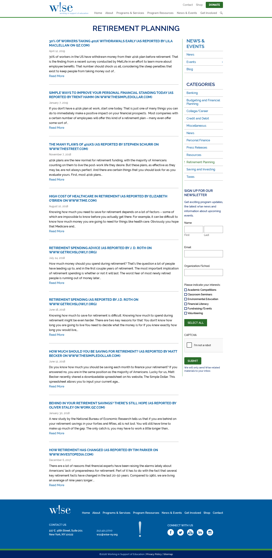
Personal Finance (198, 140)
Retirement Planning (201, 162)
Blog (190, 69)
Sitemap (168, 554)
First (186, 235)
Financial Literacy (198, 303)
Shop (199, 4)
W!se (59, 509)
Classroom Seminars (200, 294)
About (109, 13)
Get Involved (208, 13)
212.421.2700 (105, 530)
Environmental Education (203, 299)
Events (191, 62)
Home (98, 13)
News (190, 54)
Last (206, 235)
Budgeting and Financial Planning (203, 102)
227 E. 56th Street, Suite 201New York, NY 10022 (66, 532)
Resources (194, 155)
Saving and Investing (201, 169)
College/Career (197, 111)
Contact (188, 4)
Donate (214, 4)
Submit (193, 361)
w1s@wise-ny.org (107, 534)
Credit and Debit (198, 118)
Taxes (190, 177)
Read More (56, 76)
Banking (192, 93)
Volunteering (195, 313)
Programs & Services (130, 13)
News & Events (187, 13)
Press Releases (197, 147)
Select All (196, 322)
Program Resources (160, 13)
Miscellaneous (196, 125)
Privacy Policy (154, 554)
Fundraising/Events (200, 308)
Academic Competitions (202, 289)
